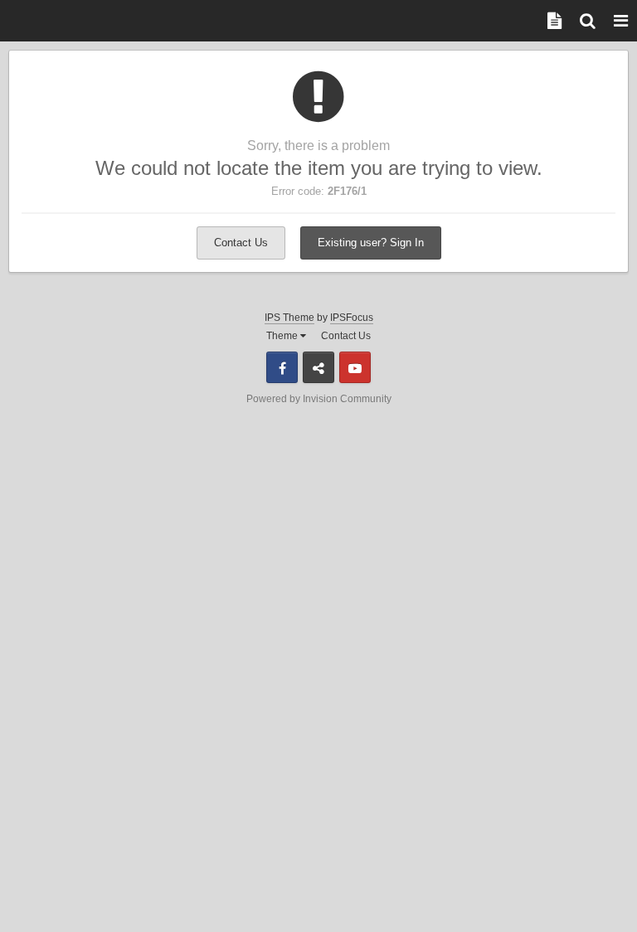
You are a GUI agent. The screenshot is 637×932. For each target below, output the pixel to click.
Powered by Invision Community (318, 399)
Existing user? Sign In (371, 242)
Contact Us (241, 242)
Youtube (355, 367)
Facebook (282, 367)
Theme (283, 336)
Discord (318, 367)
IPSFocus (351, 317)
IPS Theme (289, 317)
